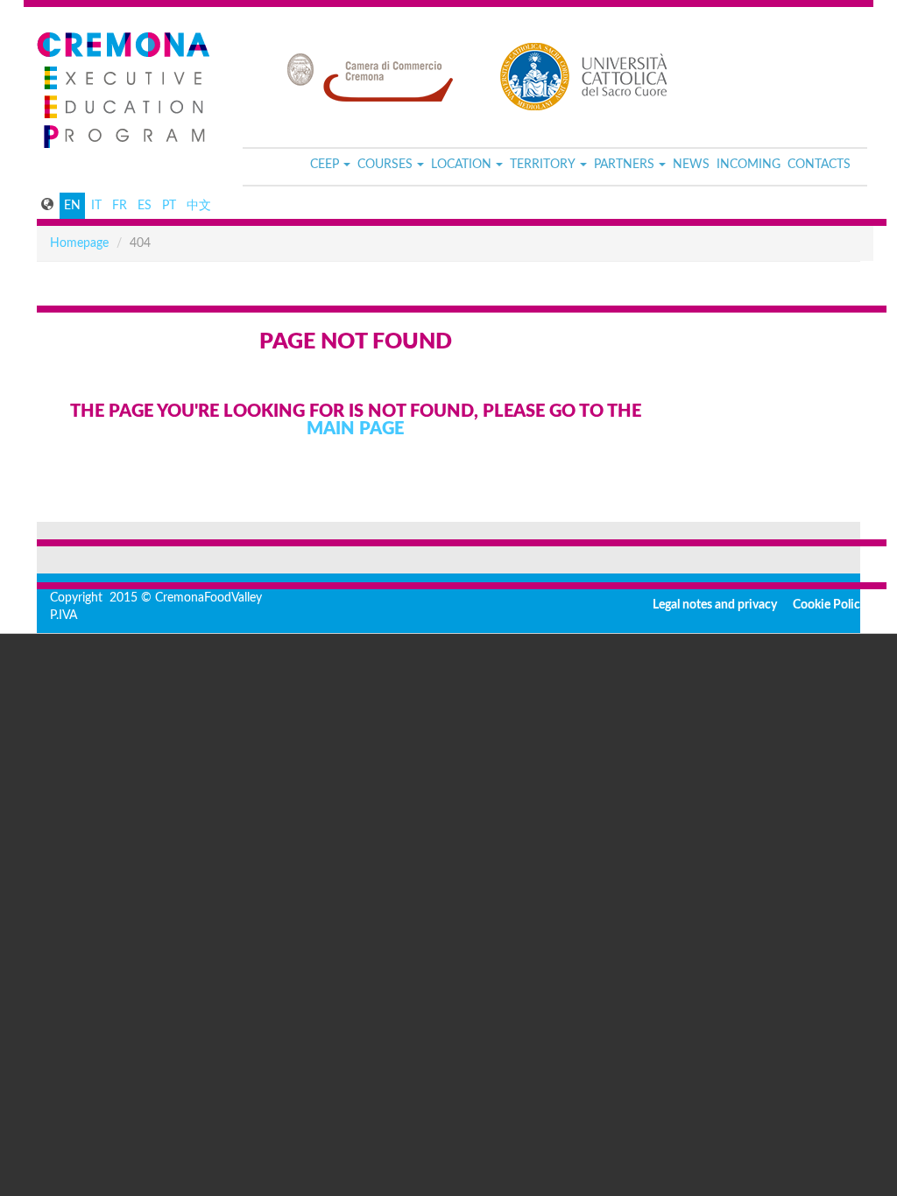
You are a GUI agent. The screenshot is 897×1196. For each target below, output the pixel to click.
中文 (199, 206)
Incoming (748, 164)
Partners (624, 164)
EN (72, 206)
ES (145, 206)
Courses (385, 164)
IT (96, 206)
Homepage (79, 243)
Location (461, 164)
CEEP (324, 164)
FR (119, 206)
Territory (543, 164)
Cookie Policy (829, 605)
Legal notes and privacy (715, 605)
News (691, 164)
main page (355, 429)
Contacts (819, 164)
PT (169, 206)
